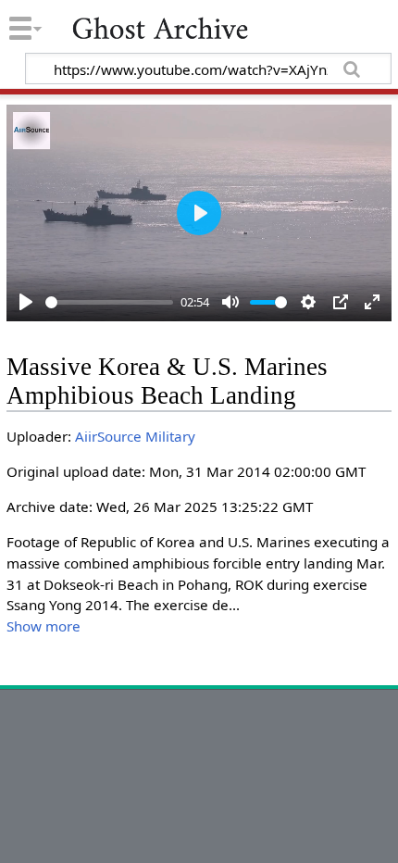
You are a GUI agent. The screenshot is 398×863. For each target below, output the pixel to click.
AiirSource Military (135, 436)
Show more (43, 626)
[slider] (109, 302)
